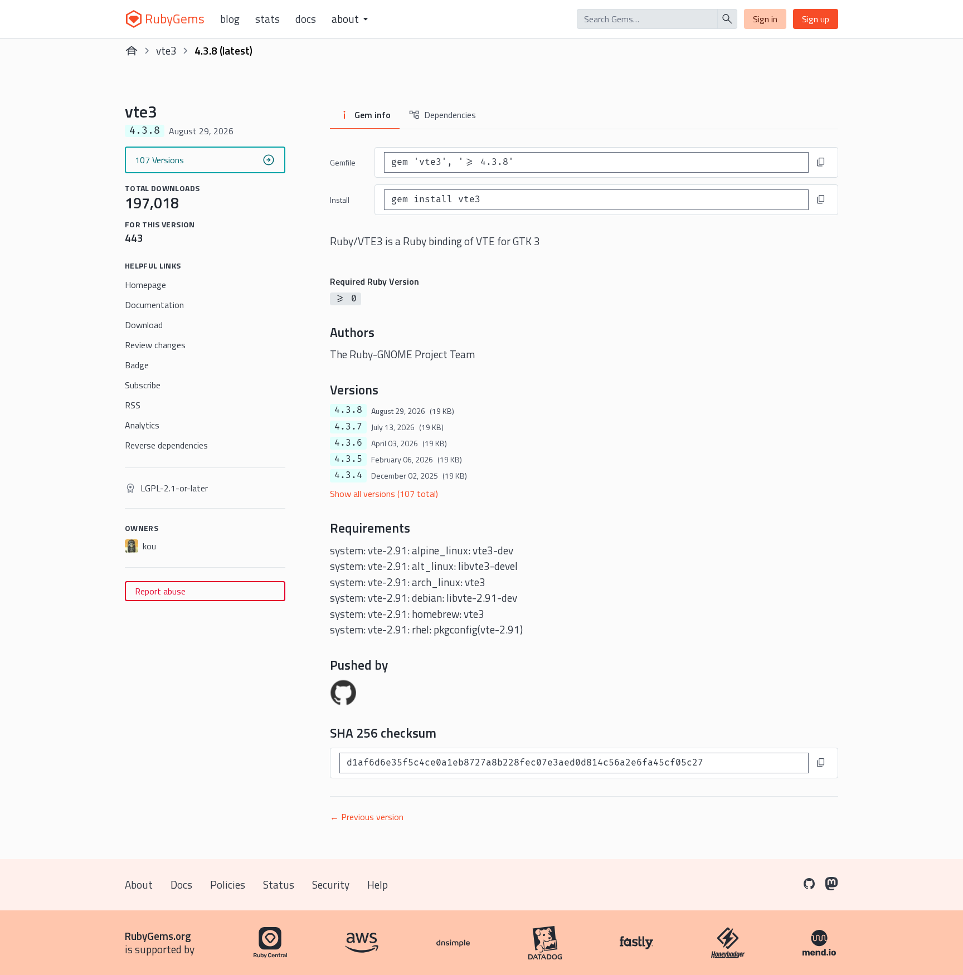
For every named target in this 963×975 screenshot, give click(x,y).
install (339, 200)
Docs (305, 19)
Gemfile (343, 162)
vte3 (166, 50)
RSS (132, 405)
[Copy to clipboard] (821, 162)
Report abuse (160, 591)
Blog (230, 19)
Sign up (815, 19)
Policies (227, 884)
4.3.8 (348, 410)
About (139, 884)
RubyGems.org (158, 936)
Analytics (142, 425)
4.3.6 (348, 442)
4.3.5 (348, 459)
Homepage (145, 284)
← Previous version (366, 816)
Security (330, 884)
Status (278, 884)
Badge (137, 365)
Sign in (765, 19)
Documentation (154, 304)
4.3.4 (348, 475)
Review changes (155, 345)
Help (377, 884)
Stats (267, 19)
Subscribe (142, 385)
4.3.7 (348, 426)
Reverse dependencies (166, 445)
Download (144, 325)
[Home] (131, 51)
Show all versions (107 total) (384, 493)
